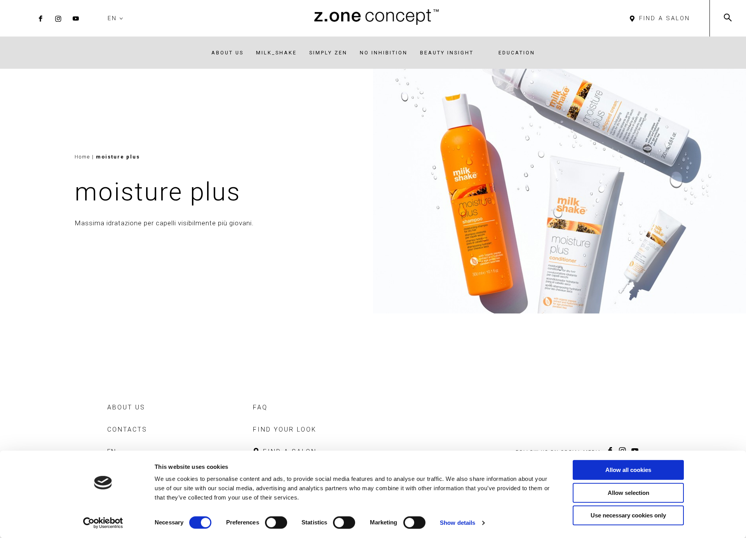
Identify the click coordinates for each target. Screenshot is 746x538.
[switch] (276, 522)
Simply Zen (328, 53)
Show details (457, 522)
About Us (227, 53)
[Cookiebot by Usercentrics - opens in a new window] (103, 523)
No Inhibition (384, 53)
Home (82, 157)
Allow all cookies (628, 470)
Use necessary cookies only (628, 515)
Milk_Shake (276, 53)
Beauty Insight (447, 53)
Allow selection (628, 492)
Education (516, 53)
